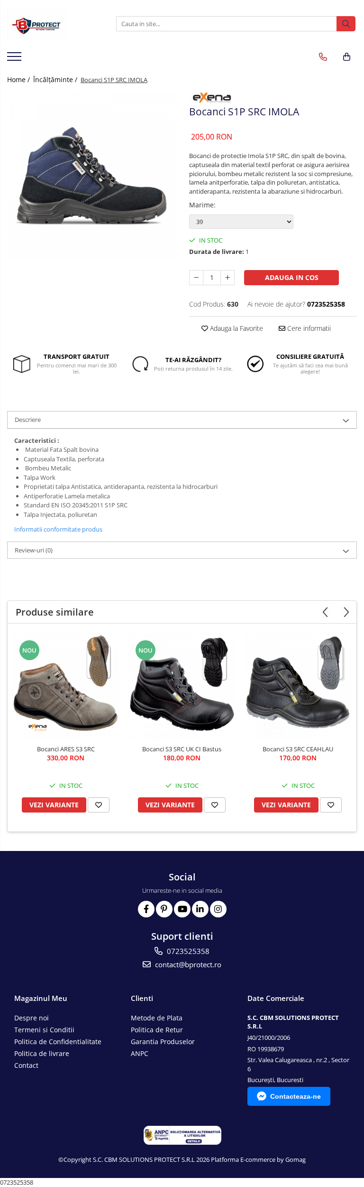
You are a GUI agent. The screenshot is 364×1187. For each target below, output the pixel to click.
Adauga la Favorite (235, 328)
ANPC (139, 1053)
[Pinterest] (164, 909)
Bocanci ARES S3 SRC (66, 749)
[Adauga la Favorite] (98, 805)
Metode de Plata (156, 1017)
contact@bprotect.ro (187, 964)
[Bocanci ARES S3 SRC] (65, 686)
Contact (26, 1065)
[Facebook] (146, 909)
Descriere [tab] (28, 419)
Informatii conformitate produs (58, 529)
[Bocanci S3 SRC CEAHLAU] (298, 686)
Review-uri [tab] (34, 550)
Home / (19, 79)
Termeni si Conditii (44, 1029)
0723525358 (187, 951)
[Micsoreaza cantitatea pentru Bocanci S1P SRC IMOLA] (196, 277)
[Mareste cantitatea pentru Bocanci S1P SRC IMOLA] (227, 277)
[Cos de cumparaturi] (347, 56)
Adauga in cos (291, 277)
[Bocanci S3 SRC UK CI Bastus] (181, 686)
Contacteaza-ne (295, 1096)
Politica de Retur (157, 1029)
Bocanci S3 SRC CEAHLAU (298, 749)
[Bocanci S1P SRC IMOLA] (91, 176)
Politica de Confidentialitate (57, 1041)
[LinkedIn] (200, 909)
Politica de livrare (41, 1053)
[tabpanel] (91, 176)
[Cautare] (346, 23)
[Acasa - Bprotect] (54, 23)
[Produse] (15, 59)
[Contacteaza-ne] (323, 56)
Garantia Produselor (163, 1041)
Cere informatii (308, 328)
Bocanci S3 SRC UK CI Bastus (181, 749)
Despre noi (31, 1017)
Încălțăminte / (56, 79)
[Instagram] (218, 909)
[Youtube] (182, 909)
